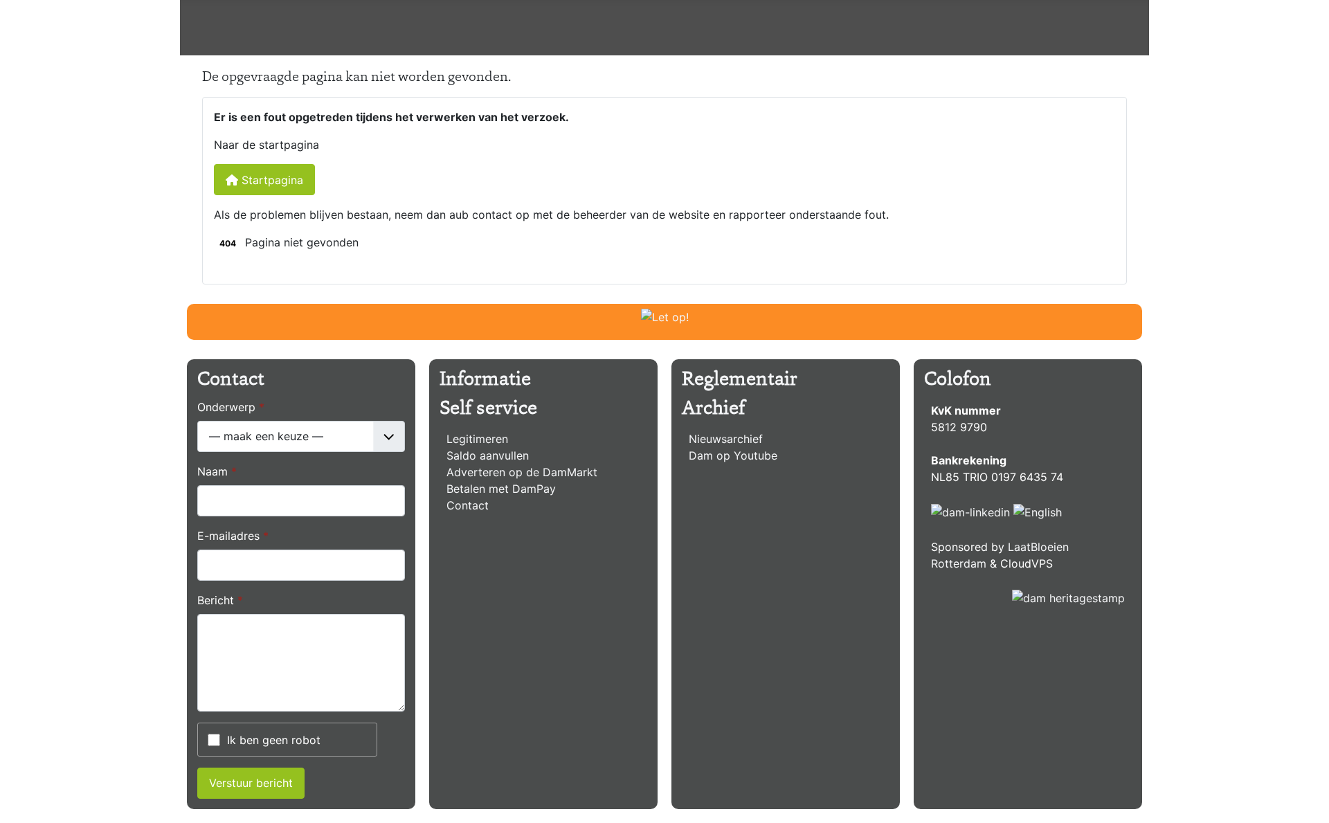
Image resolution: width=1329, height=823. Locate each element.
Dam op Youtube (733, 455)
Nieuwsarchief (726, 439)
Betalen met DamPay (501, 489)
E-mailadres (233, 536)
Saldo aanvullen (487, 455)
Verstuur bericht (251, 783)
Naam (217, 471)
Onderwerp (230, 407)
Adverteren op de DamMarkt (521, 472)
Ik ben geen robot (273, 740)
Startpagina (270, 180)
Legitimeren (477, 439)
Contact (467, 505)
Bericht (220, 600)
